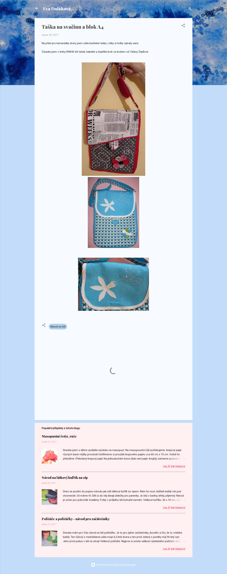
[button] (183, 26)
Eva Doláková (57, 8)
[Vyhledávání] (190, 9)
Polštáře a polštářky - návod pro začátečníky (76, 519)
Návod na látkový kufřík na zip (65, 477)
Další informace (174, 466)
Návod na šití (57, 326)
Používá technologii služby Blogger (115, 564)
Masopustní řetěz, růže (59, 436)
